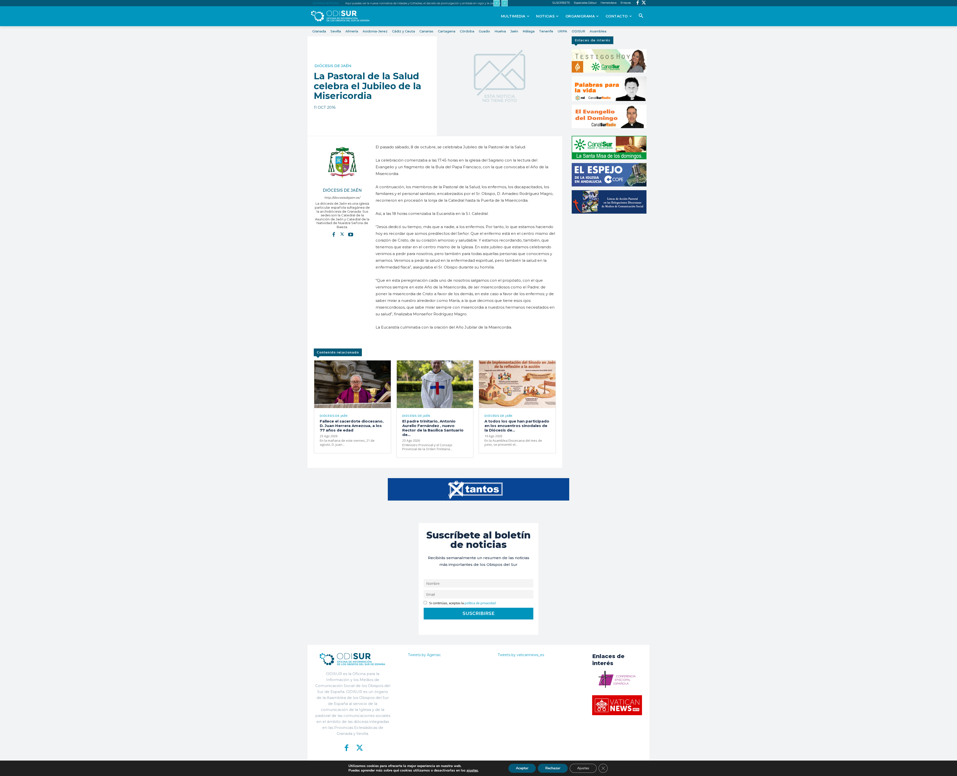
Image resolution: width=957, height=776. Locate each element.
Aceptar (522, 768)
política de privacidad (480, 603)
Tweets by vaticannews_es (521, 655)
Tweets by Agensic (424, 655)
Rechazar (552, 768)
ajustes (472, 770)
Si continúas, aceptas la (462, 603)
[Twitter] (644, 3)
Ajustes (583, 768)
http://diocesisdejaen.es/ (342, 197)
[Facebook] (638, 3)
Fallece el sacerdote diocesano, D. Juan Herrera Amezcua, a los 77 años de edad (352, 425)
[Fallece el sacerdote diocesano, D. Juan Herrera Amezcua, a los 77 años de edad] (352, 384)
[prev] (496, 3)
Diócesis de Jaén (333, 66)
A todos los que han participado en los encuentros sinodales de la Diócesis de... (516, 425)
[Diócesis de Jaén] (342, 162)
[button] (641, 16)
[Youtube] (350, 234)
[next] (504, 3)
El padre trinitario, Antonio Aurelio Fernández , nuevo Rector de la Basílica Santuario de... (433, 428)
